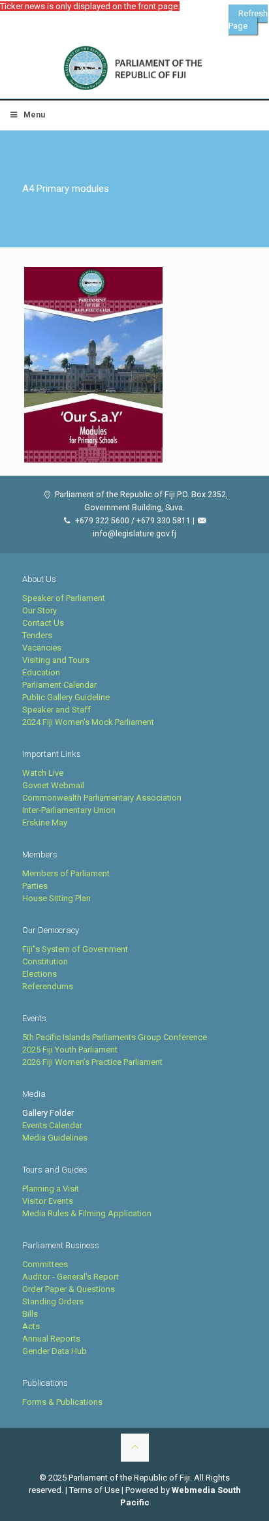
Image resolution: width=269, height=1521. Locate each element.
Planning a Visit (50, 1188)
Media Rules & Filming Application (86, 1213)
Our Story (39, 610)
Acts (31, 1326)
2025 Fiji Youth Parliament (70, 1049)
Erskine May (44, 822)
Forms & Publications (62, 1402)
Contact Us (43, 623)
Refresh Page (248, 19)
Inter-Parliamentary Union (69, 810)
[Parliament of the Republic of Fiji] (134, 68)
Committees (45, 1264)
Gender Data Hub (54, 1351)
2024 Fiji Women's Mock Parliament (88, 722)
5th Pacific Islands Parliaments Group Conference (114, 1037)
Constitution (45, 961)
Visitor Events (47, 1201)
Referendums (47, 986)
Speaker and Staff (56, 709)
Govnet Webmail (53, 785)
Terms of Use (94, 1490)
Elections (39, 974)
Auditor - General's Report (70, 1277)
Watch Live (42, 773)
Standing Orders (53, 1301)
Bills (30, 1314)
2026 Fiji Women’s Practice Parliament (92, 1062)
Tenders (37, 635)
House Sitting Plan (56, 898)
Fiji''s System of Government (75, 949)
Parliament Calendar (59, 685)
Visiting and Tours (55, 660)
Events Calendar (52, 1125)
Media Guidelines (54, 1138)
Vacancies (41, 648)
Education (41, 672)
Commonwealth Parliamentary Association (102, 798)
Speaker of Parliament (63, 598)
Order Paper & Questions (68, 1289)
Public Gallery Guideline (66, 697)
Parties (35, 886)
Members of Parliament (66, 873)
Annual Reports (51, 1339)
